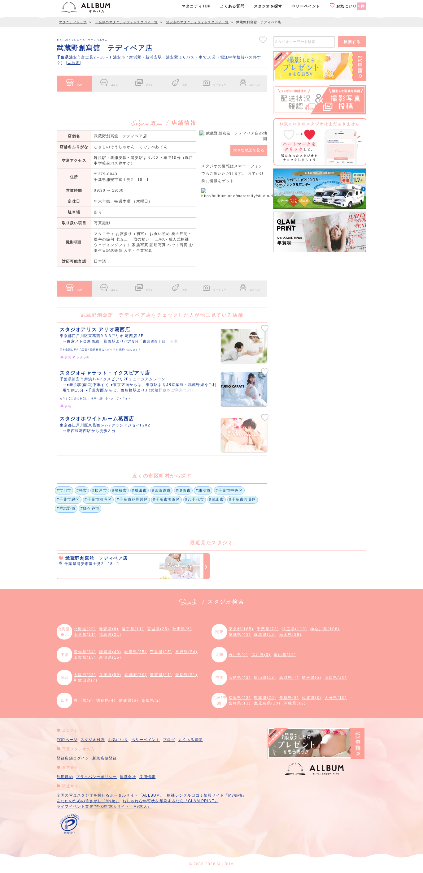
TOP (79, 84)
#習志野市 (66, 508)
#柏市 (81, 490)
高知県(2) (151, 700)
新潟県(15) (110, 657)
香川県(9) (83, 700)
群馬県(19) (265, 634)
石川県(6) (238, 655)
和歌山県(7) (86, 680)
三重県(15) (161, 652)
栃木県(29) (290, 634)
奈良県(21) (186, 675)
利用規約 (65, 777)
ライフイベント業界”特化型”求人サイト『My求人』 (104, 806)
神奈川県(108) (325, 629)
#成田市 (139, 490)
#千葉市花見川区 (132, 499)
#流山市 (216, 499)
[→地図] (73, 63)
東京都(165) (241, 629)
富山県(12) (285, 655)
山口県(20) (336, 677)
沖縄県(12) (295, 703)
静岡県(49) (110, 652)
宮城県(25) (158, 629)
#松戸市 (99, 490)
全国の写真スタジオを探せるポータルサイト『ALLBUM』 (110, 795)
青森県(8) (109, 629)
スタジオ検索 (93, 740)
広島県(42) (240, 677)
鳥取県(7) (289, 677)
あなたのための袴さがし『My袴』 (88, 801)
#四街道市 (161, 490)
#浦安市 (203, 490)
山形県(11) (85, 634)
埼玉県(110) (294, 629)
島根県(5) (311, 677)
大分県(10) (336, 697)
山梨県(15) (85, 657)
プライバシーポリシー (96, 777)
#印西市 (183, 490)
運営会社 (128, 777)
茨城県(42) (240, 634)
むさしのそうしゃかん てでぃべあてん (82, 39)
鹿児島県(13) (267, 703)
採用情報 (147, 777)
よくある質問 (190, 740)
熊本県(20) (265, 697)
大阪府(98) (85, 675)
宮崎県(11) (240, 703)
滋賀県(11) (161, 675)
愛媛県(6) (128, 700)
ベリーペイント (145, 740)
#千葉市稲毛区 (98, 499)
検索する (352, 42)
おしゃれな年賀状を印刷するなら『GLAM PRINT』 (170, 801)
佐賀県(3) (311, 697)
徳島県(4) (106, 700)
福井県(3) (261, 655)
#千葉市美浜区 (166, 499)
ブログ (169, 740)
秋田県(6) (182, 629)
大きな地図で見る (248, 150)
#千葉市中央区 (229, 490)
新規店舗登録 (104, 758)
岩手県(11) (133, 629)
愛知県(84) (85, 652)
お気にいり (350, 6)
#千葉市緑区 (68, 499)
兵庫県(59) (110, 675)
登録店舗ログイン (73, 758)
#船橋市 (119, 490)
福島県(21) (110, 634)
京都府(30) (135, 675)
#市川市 (64, 490)
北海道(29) (85, 629)
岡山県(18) (265, 677)
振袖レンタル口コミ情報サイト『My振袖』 (206, 795)
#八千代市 (194, 499)
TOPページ (67, 740)
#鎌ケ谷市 (90, 508)
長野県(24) (186, 652)
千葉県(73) (268, 629)
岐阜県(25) (135, 652)
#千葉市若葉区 (242, 499)
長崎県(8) (289, 697)
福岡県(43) (240, 697)
